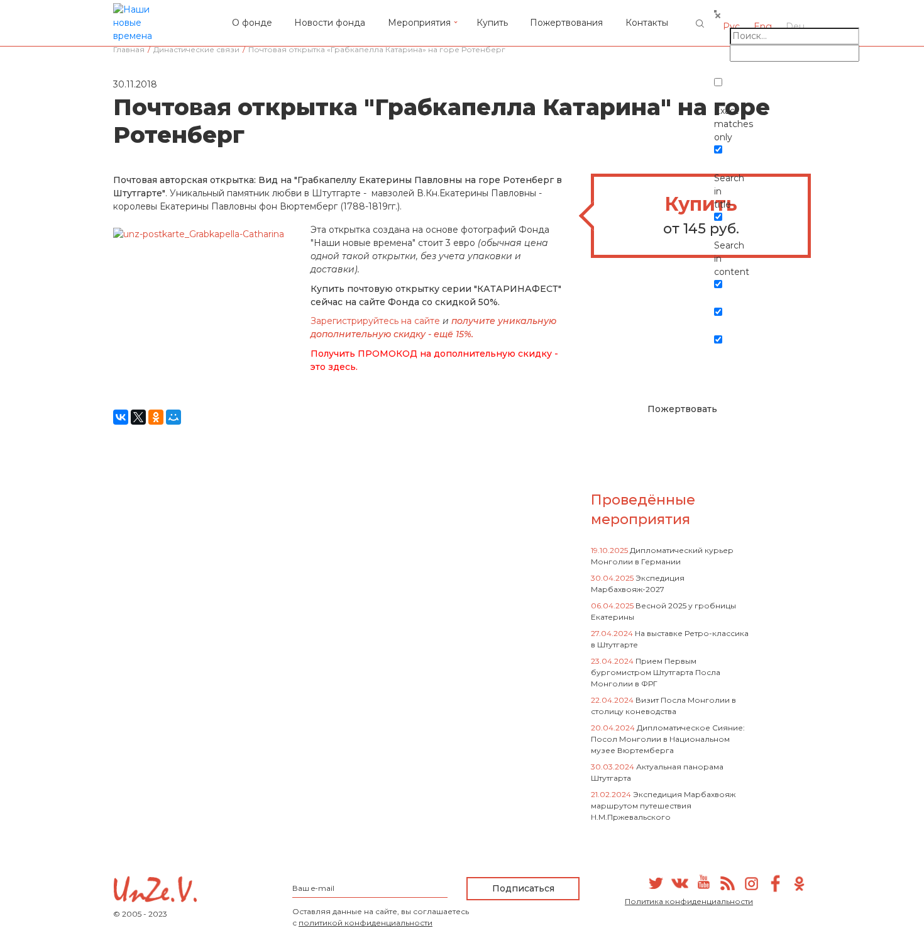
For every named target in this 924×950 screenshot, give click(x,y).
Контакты (646, 22)
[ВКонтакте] (120, 417)
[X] (138, 417)
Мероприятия (419, 22)
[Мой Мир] (173, 417)
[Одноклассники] (155, 417)
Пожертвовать (682, 409)
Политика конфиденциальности (689, 901)
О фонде (252, 22)
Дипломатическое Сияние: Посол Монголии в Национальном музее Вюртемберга (668, 739)
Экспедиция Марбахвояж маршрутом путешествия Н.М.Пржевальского (663, 806)
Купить (492, 22)
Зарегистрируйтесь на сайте (377, 321)
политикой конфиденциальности (365, 922)
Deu (795, 26)
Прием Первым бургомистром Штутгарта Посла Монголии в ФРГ (655, 672)
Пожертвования (566, 22)
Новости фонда (329, 22)
